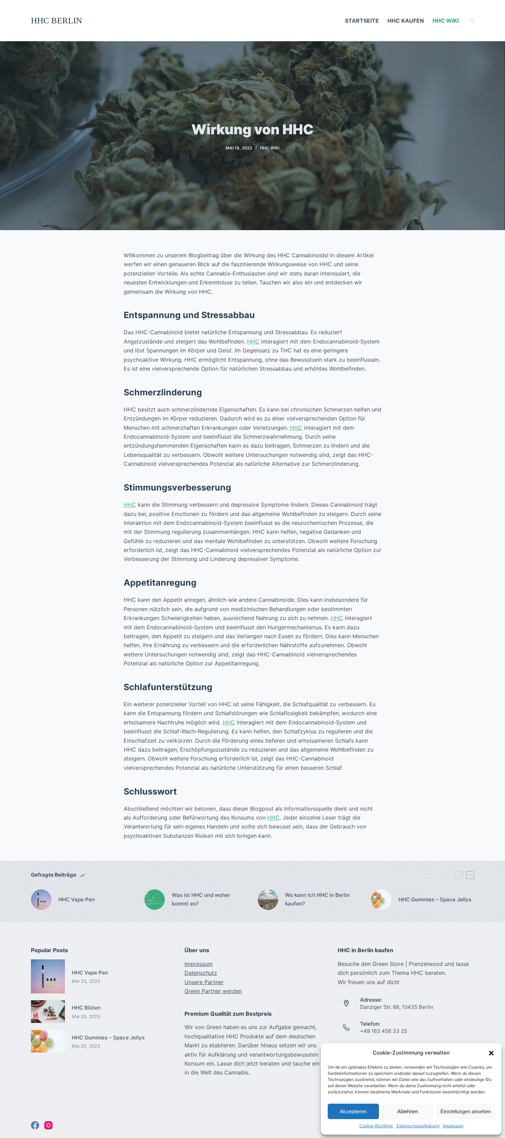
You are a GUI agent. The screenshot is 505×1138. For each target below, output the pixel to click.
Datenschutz (200, 972)
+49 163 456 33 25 (383, 1031)
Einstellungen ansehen (465, 1111)
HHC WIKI (269, 147)
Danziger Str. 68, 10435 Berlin (396, 1007)
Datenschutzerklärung (417, 1125)
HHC (253, 341)
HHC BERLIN (56, 20)
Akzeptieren (353, 1111)
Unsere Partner (204, 982)
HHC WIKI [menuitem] (446, 20)
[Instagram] (48, 1125)
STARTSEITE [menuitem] (362, 20)
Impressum (453, 1125)
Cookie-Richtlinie (376, 1125)
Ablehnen (407, 1111)
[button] (491, 1053)
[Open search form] (472, 21)
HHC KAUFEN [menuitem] (406, 20)
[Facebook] (35, 1125)
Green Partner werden (213, 991)
